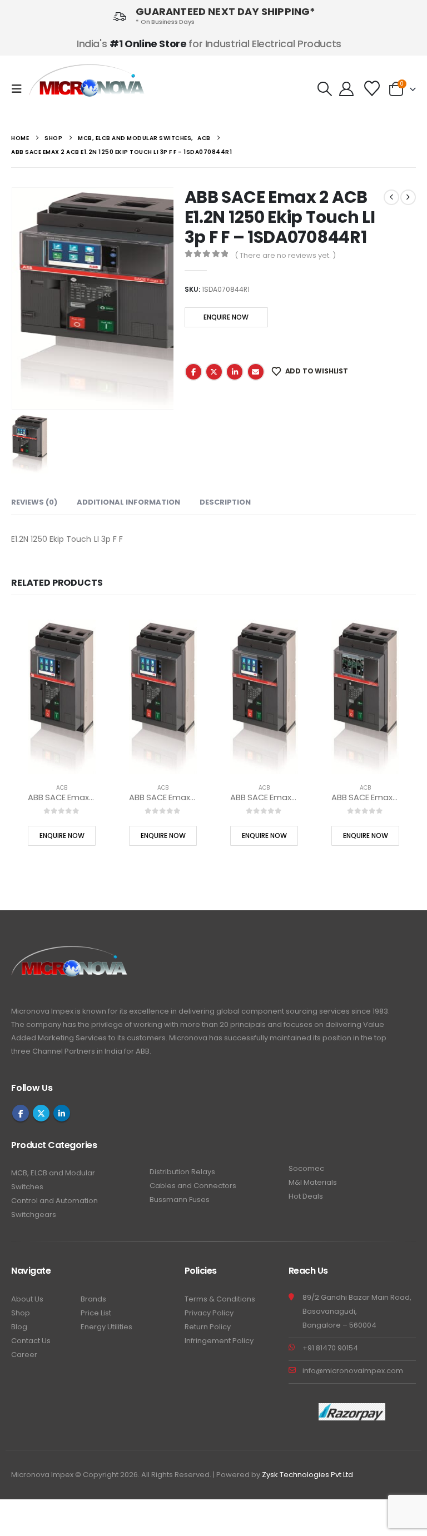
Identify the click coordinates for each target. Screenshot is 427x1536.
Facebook (193, 372)
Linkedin (61, 1111)
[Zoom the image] (69, 950)
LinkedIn (235, 372)
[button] (20, 88)
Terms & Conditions (220, 1296)
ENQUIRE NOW (226, 317)
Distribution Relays (182, 1170)
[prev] (391, 197)
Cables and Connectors (193, 1184)
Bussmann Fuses (180, 1198)
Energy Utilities (106, 1324)
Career (24, 1352)
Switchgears (33, 1213)
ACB (57, 786)
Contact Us (31, 1338)
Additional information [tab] (128, 500)
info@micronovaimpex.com (352, 1368)
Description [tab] (225, 500)
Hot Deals (306, 1194)
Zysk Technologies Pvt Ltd (307, 1472)
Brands (93, 1296)
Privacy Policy (209, 1310)
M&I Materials (313, 1180)
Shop (20, 1310)
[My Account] (346, 89)
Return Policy (208, 1324)
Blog (19, 1324)
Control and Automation (54, 1199)
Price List (96, 1310)
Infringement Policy (219, 1338)
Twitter (214, 372)
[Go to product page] (57, 695)
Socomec (306, 1166)
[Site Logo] (87, 89)
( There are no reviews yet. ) (285, 255)
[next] (408, 197)
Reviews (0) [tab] (34, 500)
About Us (27, 1296)
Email (256, 372)
